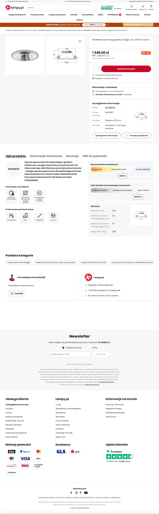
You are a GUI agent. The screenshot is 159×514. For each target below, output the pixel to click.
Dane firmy (111, 416)
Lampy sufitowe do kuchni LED (93, 262)
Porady (69, 433)
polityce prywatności (92, 385)
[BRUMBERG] (14, 169)
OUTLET (147, 15)
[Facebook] (73, 492)
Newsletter (61, 412)
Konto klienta (12, 437)
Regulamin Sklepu (114, 408)
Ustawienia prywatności (46, 497)
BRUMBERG (110, 107)
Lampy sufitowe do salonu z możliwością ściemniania (133, 262)
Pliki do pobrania (95, 156)
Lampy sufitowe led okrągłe (19, 262)
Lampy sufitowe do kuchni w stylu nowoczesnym (55, 262)
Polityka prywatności (115, 412)
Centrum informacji (114, 404)
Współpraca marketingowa (68, 408)
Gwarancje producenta (16, 433)
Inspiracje (60, 433)
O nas (58, 404)
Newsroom (61, 437)
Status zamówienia (14, 416)
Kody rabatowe (63, 424)
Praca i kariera (62, 420)
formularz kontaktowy (106, 382)
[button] (80, 41)
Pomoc (9, 412)
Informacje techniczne (46, 156)
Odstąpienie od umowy (17, 404)
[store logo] (14, 7)
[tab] (16, 156)
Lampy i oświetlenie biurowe (42, 30)
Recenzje (72, 156)
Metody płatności (14, 424)
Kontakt (9, 408)
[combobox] (61, 7)
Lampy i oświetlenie (12, 30)
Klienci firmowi (26, 30)
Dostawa (10, 428)
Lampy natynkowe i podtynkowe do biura (67, 30)
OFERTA (94, 25)
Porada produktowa (139, 135)
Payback (60, 428)
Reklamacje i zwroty (15, 420)
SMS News (60, 416)
